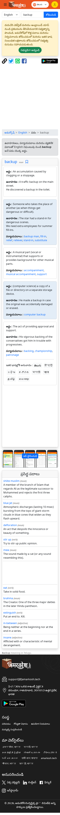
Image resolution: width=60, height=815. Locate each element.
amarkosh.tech (49, 758)
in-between (10, 623)
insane (7, 637)
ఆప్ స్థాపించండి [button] (30, 455)
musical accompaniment (21, 274)
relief (9, 240)
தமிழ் (11, 379)
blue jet (7, 503)
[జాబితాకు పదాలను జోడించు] (27, 162)
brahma (8, 598)
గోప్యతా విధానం (21, 723)
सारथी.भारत (26, 763)
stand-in (28, 240)
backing (29, 351)
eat (5, 587)
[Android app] (14, 703)
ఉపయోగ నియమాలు (40, 723)
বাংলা (46, 372)
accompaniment (34, 270)
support (42, 274)
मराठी (36, 372)
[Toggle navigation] (5, 4)
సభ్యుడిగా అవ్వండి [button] (30, 50)
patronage (12, 355)
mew (6, 550)
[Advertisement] (30, 96)
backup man (31, 236)
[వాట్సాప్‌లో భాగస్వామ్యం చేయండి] (18, 60)
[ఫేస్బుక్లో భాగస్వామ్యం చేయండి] (24, 60)
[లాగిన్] (54, 4)
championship (43, 351)
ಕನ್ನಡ (24, 372)
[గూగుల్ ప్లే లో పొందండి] (49, 60)
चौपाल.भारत (9, 763)
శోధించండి (51, 14)
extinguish (9, 612)
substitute (41, 240)
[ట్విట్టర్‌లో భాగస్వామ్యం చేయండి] (11, 60)
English (22, 132)
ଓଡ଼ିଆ (11, 372)
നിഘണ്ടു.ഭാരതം (32, 752)
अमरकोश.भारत (11, 747)
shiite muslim (11, 481)
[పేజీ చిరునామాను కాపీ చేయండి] (5, 60)
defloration (10, 525)
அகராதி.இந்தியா (11, 752)
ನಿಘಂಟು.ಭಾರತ (50, 752)
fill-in (43, 236)
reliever (18, 240)
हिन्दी (48, 365)
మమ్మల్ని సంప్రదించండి (12, 729)
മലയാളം (24, 379)
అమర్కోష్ (9, 132)
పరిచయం (6, 723)
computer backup (35, 314)
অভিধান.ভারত (29, 758)
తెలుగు (37, 365)
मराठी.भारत (31, 747)
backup (11, 161)
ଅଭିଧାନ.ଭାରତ (10, 758)
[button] (6, 458)
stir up (7, 539)
